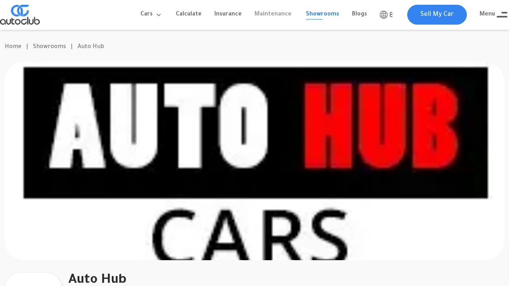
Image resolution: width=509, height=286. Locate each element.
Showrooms (322, 15)
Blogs (359, 15)
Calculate (189, 15)
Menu (487, 15)
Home (13, 47)
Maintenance (272, 15)
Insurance (228, 15)
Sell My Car (437, 14)
